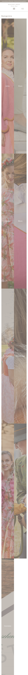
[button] (14, 8)
